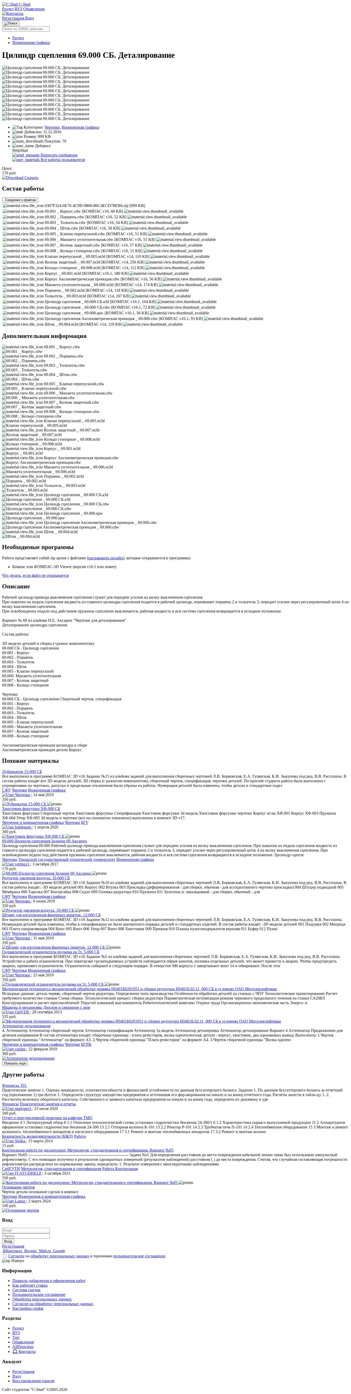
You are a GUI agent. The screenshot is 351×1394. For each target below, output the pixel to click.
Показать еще (15, 1063)
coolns (20, 1049)
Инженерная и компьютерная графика (51, 1196)
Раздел (8, 9)
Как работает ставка (30, 1285)
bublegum (23, 827)
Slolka (20, 1141)
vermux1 (22, 864)
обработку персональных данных (60, 1256)
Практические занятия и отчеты (48, 1104)
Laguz (20, 1201)
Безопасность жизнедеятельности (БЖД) (37, 1136)
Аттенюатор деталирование (26, 1026)
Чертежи (52, 127)
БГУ (84, 822)
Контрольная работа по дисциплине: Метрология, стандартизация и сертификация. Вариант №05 (87, 1150)
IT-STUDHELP (28, 1173)
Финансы (10, 1104)
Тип (16, 1337)
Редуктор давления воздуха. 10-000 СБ (36, 878)
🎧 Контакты (24, 1351)
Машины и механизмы (22, 1007)
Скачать (30, 177)
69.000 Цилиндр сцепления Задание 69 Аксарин (44, 841)
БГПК (86, 1044)
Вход (29, 18)
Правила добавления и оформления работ (49, 1280)
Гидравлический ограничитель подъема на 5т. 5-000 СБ (50, 952)
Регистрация (13, 18)
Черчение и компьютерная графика (33, 822)
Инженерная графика (31, 42)
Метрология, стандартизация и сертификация (61, 1168)
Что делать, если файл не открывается (35, 575)
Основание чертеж (18, 1187)
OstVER (22, 1012)
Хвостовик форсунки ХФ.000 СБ (31, 808)
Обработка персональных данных (42, 1299)
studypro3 (23, 1108)
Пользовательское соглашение (38, 1294)
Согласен (16, 1256)
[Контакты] (12, 13)
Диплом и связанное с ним (66, 1007)
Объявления (33, 9)
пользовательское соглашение (139, 1256)
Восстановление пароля (33, 1381)
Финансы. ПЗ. (14, 1085)
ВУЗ (18, 9)
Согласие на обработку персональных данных (52, 1304)
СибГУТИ (11, 1168)
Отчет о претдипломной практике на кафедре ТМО (47, 1118)
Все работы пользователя (62, 159)
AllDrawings (22, 1346)
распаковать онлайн (105, 558)
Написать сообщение (59, 155)
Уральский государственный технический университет (66, 859)
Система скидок (26, 1290)
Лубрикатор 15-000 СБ (22, 771)
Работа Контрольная (120, 1168)
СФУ (6, 790)
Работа (80, 1136)
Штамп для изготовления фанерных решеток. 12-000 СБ (51, 915)
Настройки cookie (27, 1308)
